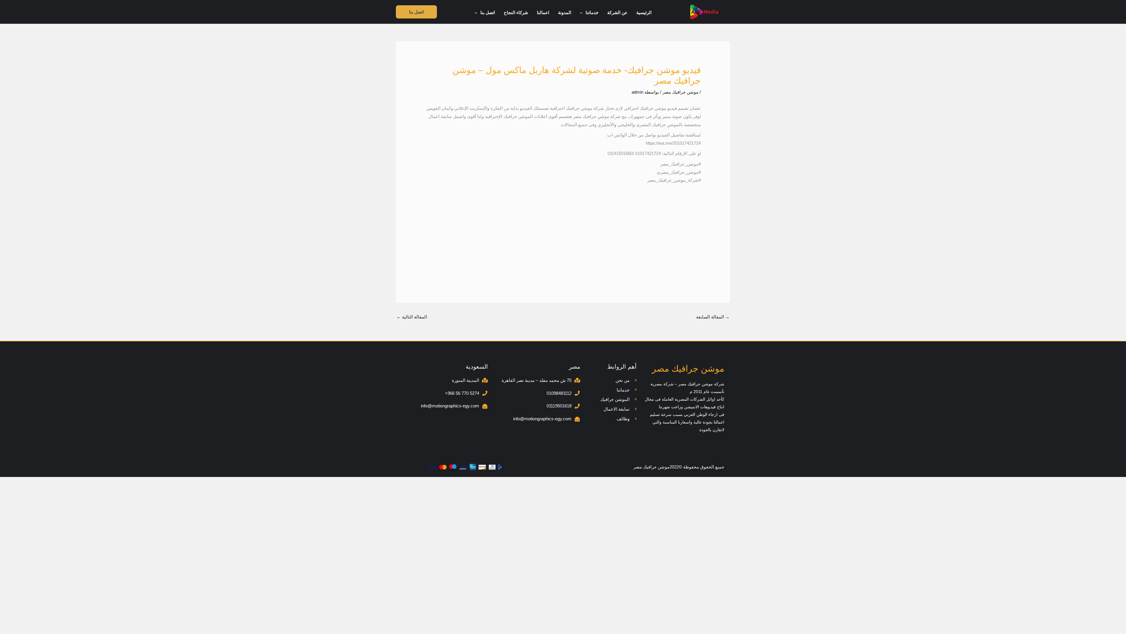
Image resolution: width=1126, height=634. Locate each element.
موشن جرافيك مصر (680, 92)
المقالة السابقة (713, 316)
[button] (583, 12)
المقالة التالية (411, 316)
